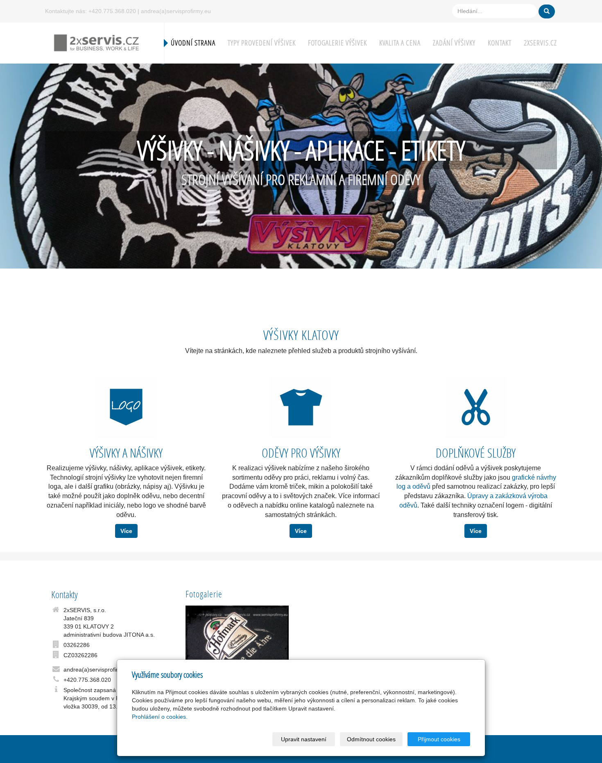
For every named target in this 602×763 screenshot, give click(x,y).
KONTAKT (499, 43)
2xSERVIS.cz (540, 43)
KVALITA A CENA (400, 43)
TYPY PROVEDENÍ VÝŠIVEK (262, 43)
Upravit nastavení (303, 739)
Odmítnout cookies (371, 739)
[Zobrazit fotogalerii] (237, 642)
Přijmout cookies (439, 739)
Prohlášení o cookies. (160, 716)
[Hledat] (547, 11)
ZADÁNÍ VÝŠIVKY (454, 43)
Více (126, 531)
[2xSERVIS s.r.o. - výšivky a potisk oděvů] (96, 42)
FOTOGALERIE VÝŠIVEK (337, 43)
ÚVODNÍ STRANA (193, 43)
